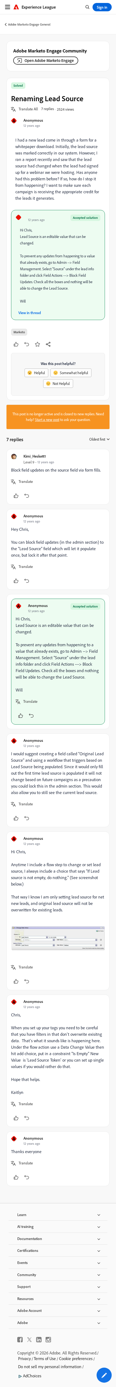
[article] (58, 477)
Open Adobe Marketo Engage (49, 60)
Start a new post (47, 419)
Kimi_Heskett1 (34, 456)
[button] (28, 109)
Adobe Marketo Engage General (29, 24)
